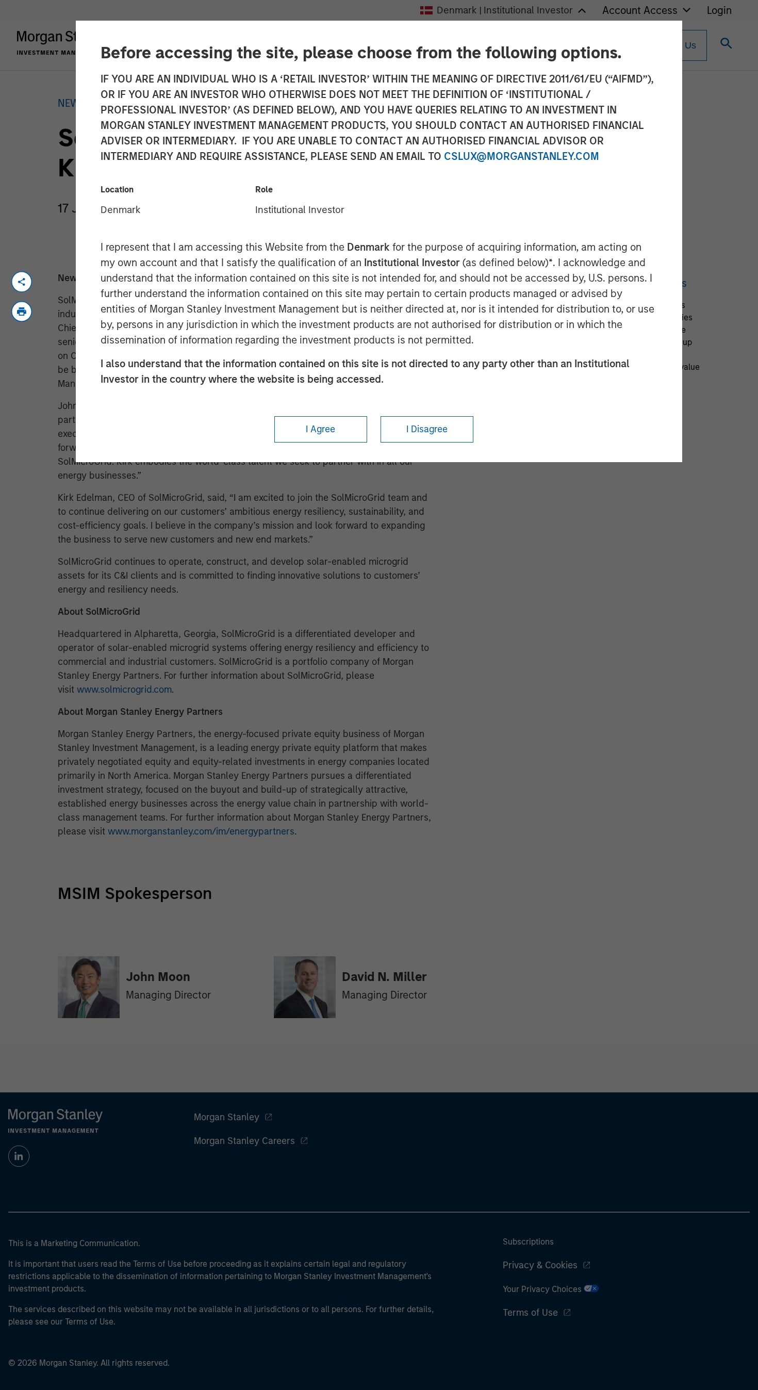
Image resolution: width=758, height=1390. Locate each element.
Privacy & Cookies (540, 1265)
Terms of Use (530, 1312)
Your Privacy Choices (543, 1289)
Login (719, 10)
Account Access (640, 10)
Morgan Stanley (226, 1117)
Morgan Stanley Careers (244, 1141)
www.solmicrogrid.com (124, 689)
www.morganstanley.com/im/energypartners (201, 831)
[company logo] (64, 43)
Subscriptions (528, 1242)
